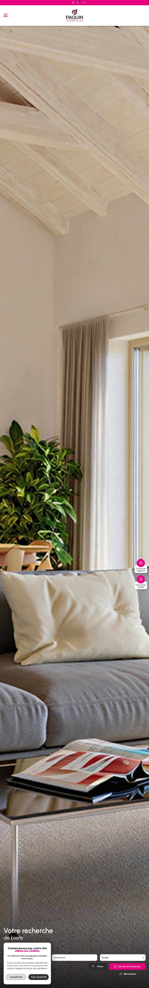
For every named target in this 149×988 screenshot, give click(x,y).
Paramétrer (16, 977)
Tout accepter (38, 977)
